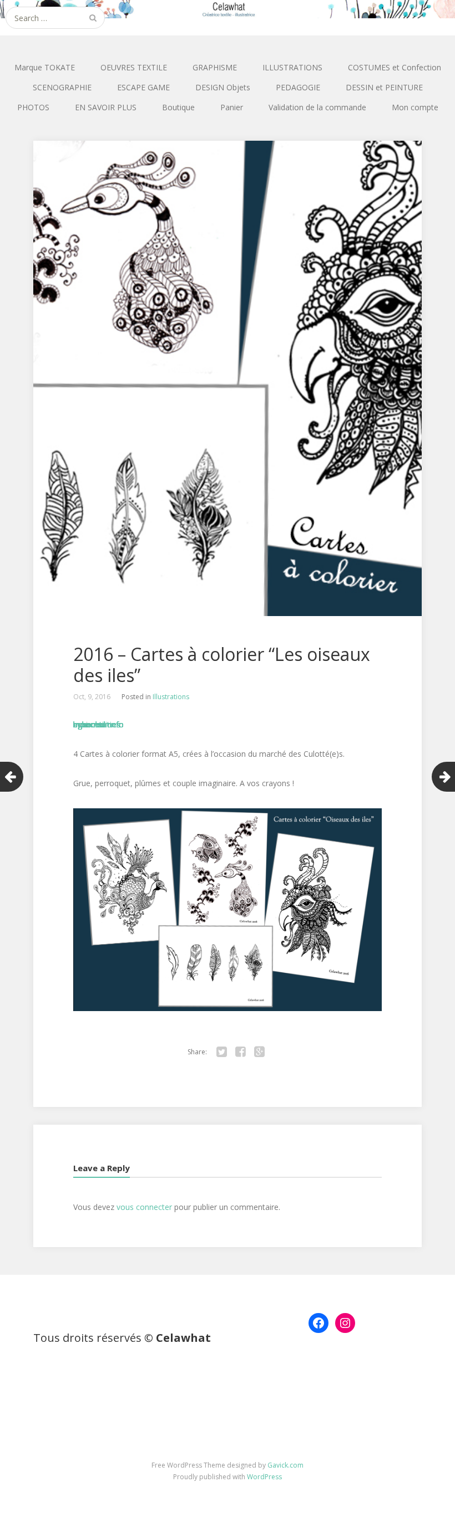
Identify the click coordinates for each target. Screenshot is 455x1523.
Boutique (178, 107)
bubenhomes (96, 724)
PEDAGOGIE (298, 87)
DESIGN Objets (222, 87)
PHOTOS (33, 107)
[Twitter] (221, 1052)
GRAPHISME (215, 67)
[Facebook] (240, 1052)
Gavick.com (285, 1465)
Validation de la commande (317, 107)
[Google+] (259, 1052)
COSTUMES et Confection (394, 67)
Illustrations (171, 696)
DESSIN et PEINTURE (384, 87)
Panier (231, 107)
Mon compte (415, 107)
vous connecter (144, 1207)
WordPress (264, 1476)
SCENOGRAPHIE (62, 87)
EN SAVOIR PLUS (105, 107)
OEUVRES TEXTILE (133, 67)
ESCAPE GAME (143, 87)
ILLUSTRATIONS (292, 67)
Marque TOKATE (44, 67)
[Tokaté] (227, 9)
